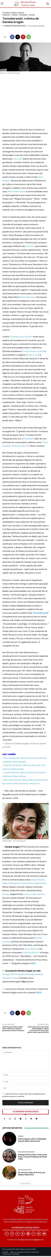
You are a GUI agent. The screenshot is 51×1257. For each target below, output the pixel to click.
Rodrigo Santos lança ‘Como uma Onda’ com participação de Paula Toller (32, 1157)
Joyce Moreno (27, 883)
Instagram (7, 974)
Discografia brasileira (26, 1152)
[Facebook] (12, 37)
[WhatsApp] (28, 37)
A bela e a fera (33, 355)
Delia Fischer (40, 883)
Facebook (27, 974)
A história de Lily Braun (34, 351)
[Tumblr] (15, 1119)
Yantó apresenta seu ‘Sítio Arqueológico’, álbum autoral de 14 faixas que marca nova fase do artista (38, 1029)
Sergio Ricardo (38, 879)
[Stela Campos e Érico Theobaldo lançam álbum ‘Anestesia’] (9, 1139)
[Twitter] (17, 1234)
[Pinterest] (23, 37)
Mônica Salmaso (27, 297)
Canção (20, 1136)
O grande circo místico (21, 336)
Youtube (18, 974)
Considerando (41, 613)
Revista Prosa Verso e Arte (15, 26)
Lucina (26, 894)
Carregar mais (25, 1183)
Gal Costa (30, 246)
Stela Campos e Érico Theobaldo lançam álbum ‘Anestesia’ (32, 1140)
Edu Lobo (17, 159)
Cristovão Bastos (31, 952)
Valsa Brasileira (19, 446)
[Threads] (36, 1119)
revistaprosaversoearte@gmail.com (31, 1240)
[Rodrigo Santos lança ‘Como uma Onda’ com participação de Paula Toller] (9, 1156)
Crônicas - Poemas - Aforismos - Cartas (18, 15)
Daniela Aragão (17, 13)
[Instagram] (10, 1119)
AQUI (38, 992)
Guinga (5, 894)
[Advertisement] (25, 102)
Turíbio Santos (37, 894)
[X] (17, 37)
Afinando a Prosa (10, 978)
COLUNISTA (6, 13)
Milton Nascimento (17, 191)
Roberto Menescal (10, 883)
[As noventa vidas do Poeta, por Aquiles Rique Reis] (9, 1172)
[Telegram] (20, 1119)
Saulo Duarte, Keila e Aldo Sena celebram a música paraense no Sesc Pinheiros (13, 1028)
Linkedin (37, 974)
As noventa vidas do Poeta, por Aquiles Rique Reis (31, 1173)
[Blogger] (31, 1119)
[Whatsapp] (26, 1119)
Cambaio (29, 438)
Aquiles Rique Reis (24, 1169)
